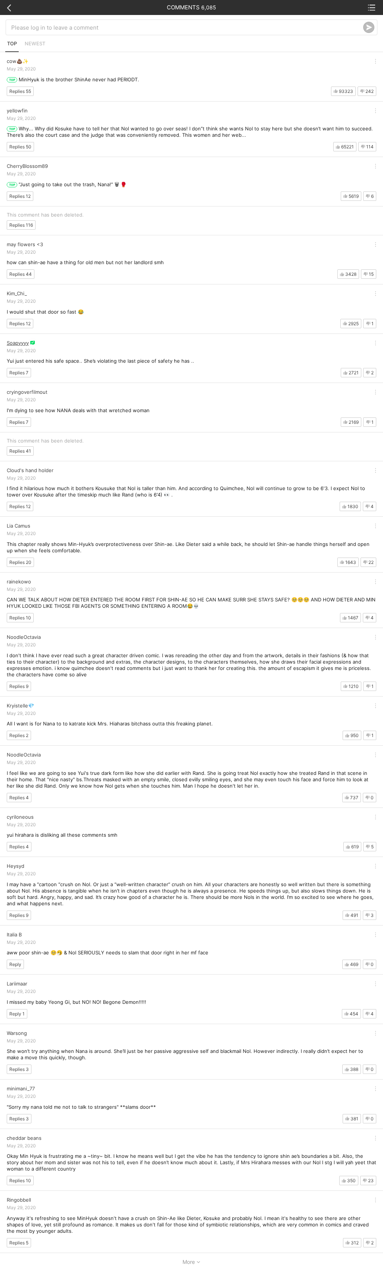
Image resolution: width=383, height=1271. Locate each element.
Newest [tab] (35, 43)
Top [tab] (12, 43)
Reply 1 (17, 1014)
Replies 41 (20, 451)
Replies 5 (18, 1243)
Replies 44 (20, 274)
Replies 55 (20, 91)
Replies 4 (19, 797)
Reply (15, 964)
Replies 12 (20, 196)
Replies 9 (18, 686)
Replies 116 (21, 225)
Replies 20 (20, 562)
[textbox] (187, 27)
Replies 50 (20, 147)
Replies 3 (19, 1069)
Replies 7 (18, 372)
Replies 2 (18, 735)
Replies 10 (20, 618)
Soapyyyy (18, 343)
